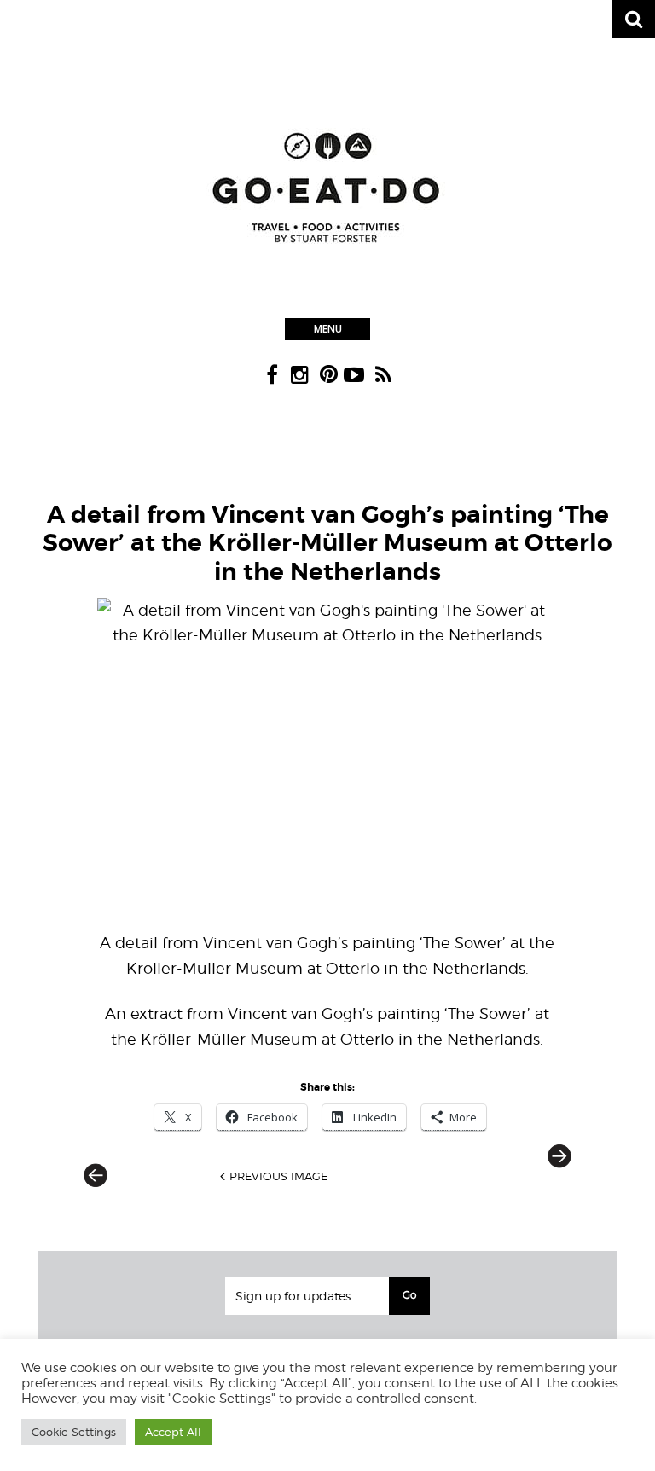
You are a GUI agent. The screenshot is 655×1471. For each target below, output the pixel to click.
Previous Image (278, 1176)
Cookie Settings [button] (74, 1432)
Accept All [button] (173, 1432)
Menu (328, 328)
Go (409, 1295)
